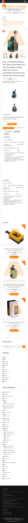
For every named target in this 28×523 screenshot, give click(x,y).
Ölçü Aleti (6, 442)
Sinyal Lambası (9, 447)
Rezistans (6, 466)
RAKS (5, 373)
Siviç (3, 18)
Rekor (5, 464)
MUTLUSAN (6, 371)
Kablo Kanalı (6, 418)
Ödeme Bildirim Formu (9, 505)
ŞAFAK (5, 375)
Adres (5, 510)
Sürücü (5, 474)
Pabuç (5, 444)
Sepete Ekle (13, 124)
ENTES (5, 359)
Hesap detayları (7, 512)
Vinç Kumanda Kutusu (10, 403)
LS (4, 367)
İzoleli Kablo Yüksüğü (9, 450)
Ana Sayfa (4, 17)
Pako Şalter (6, 456)
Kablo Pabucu (8, 454)
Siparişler (6, 509)
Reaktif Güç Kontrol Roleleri (10, 462)
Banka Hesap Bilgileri (9, 495)
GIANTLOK (6, 361)
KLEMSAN (6, 363)
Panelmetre (6, 458)
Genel (5, 410)
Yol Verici (7, 438)
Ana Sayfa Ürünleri (8, 396)
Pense (5, 460)
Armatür (5, 398)
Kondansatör (6, 426)
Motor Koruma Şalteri (9, 434)
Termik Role (7, 436)
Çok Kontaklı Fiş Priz (9, 407)
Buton (5, 400)
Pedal (6, 401)
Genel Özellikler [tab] (8, 131)
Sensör (5, 468)
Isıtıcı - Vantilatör (7, 412)
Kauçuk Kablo (7, 422)
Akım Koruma (7, 392)
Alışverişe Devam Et (8, 128)
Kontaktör (6, 428)
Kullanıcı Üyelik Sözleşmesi (10, 500)
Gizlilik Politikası (7, 502)
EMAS (15, 254)
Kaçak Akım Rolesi (9, 432)
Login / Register (8, 12)
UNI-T (5, 381)
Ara (24, 346)
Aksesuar (6, 394)
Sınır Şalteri (4, 20)
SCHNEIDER (6, 377)
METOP (5, 369)
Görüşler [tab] (7, 134)
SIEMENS (6, 379)
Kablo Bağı (7, 420)
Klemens (6, 424)
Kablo (5, 414)
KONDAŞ (6, 365)
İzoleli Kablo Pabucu (9, 446)
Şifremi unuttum (7, 513)
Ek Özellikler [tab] (17, 131)
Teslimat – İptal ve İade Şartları (11, 503)
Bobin (6, 430)
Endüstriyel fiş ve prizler (9, 406)
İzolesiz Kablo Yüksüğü (10, 452)
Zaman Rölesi (8, 440)
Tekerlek (5, 476)
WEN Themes (18, 521)
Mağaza (5, 490)
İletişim (5, 496)
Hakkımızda (6, 493)
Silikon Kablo (8, 416)
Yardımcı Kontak (7, 478)
